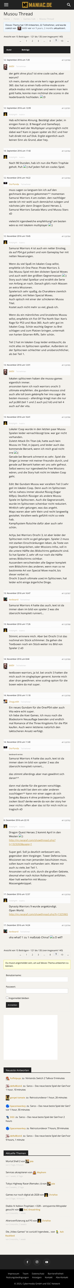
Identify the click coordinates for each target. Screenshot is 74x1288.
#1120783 (66, 178)
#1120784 (66, 236)
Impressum (13, 1273)
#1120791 (66, 742)
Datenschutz (38, 1273)
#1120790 (66, 695)
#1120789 (66, 659)
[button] (69, 5)
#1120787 (66, 593)
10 (62, 40)
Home (7, 18)
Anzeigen (36, 1277)
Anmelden (12, 1005)
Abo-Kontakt (62, 1277)
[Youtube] (46, 1262)
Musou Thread (18, 14)
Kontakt (48, 1277)
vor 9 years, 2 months (42, 28)
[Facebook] (27, 1262)
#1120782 (66, 151)
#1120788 (66, 624)
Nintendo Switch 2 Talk (38, 1078)
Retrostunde (36, 1097)
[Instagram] (37, 1262)
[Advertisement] (30, 1037)
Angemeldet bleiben (19, 998)
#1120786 (66, 417)
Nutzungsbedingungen (17, 1277)
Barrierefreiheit (55, 1273)
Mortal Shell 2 (13, 1161)
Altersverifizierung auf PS (19, 1220)
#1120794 (66, 925)
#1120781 (66, 108)
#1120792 (66, 820)
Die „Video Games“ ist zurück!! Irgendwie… (28, 1231)
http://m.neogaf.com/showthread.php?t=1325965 (38, 914)
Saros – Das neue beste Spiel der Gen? (47, 1085)
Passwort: (11, 986)
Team (25, 1273)
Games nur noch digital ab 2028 (22, 1194)
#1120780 (66, 60)
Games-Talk (29, 18)
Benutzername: (13, 975)
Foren (16, 18)
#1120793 (66, 894)
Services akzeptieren (16, 1172)
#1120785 (66, 365)
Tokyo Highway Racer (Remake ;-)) (24, 1183)
